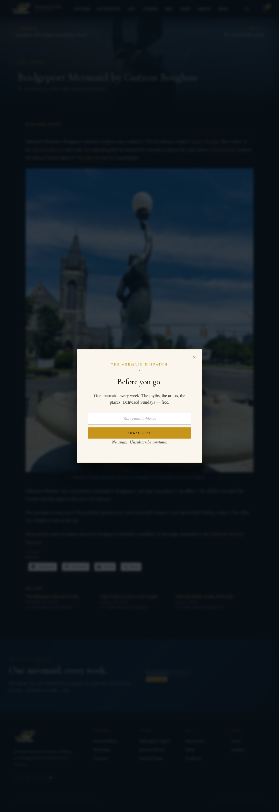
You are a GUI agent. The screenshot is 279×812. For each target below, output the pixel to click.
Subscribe (140, 433)
